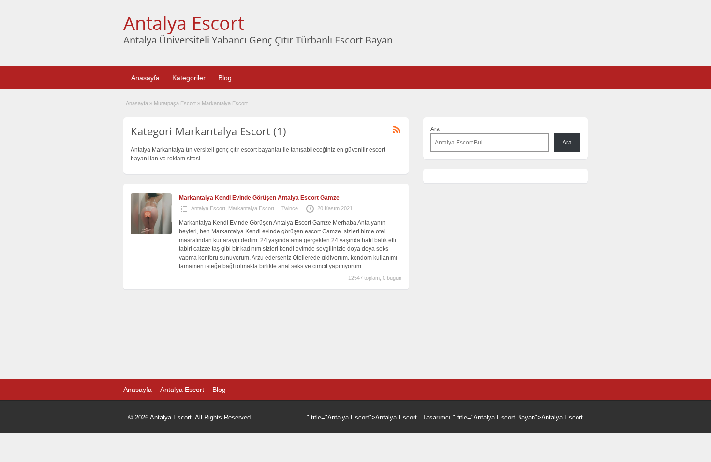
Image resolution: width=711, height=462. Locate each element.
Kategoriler (189, 78)
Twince (289, 208)
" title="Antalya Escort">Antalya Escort (362, 417)
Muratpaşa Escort (175, 103)
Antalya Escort (183, 22)
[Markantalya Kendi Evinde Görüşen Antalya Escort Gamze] (151, 232)
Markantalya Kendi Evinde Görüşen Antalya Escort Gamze (259, 197)
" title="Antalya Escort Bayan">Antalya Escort (518, 417)
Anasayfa (145, 78)
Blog (225, 78)
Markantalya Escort (251, 208)
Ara (435, 129)
